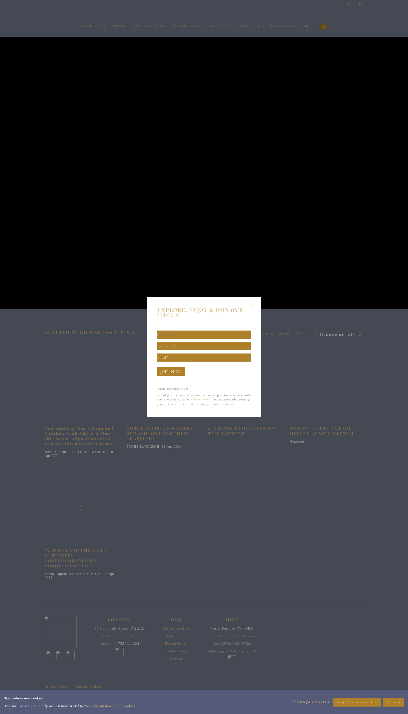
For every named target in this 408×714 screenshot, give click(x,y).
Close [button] (252, 307)
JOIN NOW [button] (171, 371)
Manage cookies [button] (311, 702)
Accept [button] (393, 702)
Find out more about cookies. (113, 705)
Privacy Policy (201, 399)
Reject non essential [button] (357, 702)
